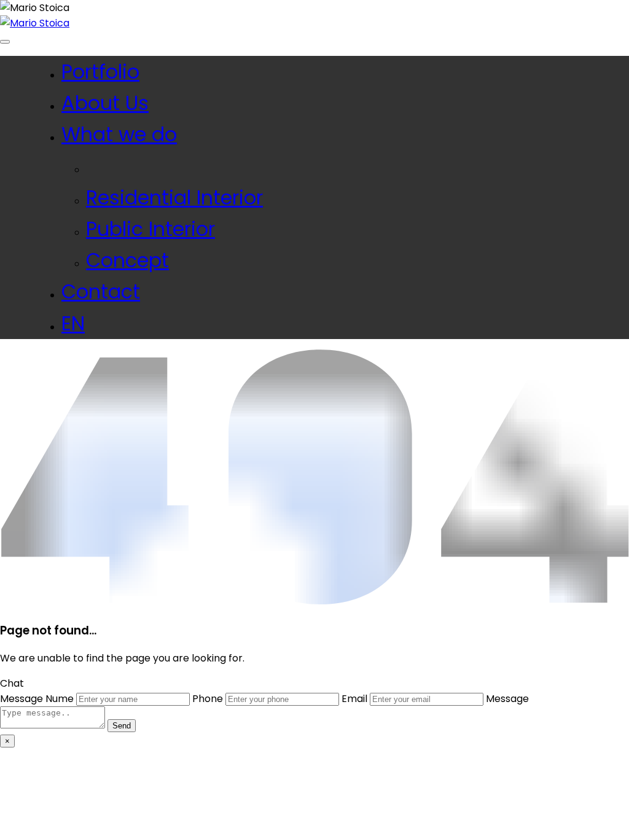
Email (354, 699)
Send (121, 725)
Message (21, 699)
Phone (207, 699)
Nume (59, 699)
